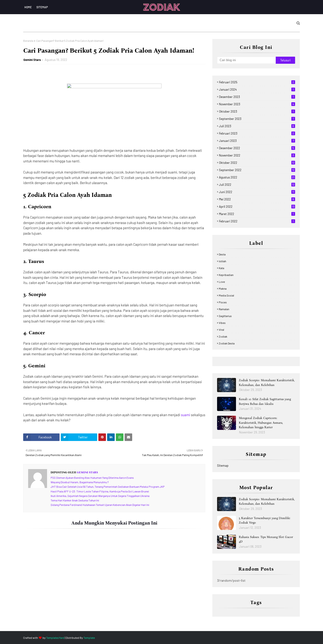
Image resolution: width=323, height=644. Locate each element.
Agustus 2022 (256, 177)
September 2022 (256, 170)
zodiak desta (227, 343)
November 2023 (256, 104)
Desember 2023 (256, 97)
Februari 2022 (256, 221)
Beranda (28, 40)
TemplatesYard (55, 637)
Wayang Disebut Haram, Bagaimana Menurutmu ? (80, 482)
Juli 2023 (256, 126)
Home (28, 7)
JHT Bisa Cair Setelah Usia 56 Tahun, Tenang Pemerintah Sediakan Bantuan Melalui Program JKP (108, 486)
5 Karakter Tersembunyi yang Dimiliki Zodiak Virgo (264, 520)
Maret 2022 (256, 214)
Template (89, 637)
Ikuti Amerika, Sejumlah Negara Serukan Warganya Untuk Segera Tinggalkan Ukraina (100, 495)
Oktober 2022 (256, 163)
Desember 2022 (256, 148)
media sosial (226, 295)
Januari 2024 (256, 89)
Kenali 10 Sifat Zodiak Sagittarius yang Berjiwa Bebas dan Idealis (265, 401)
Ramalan (224, 309)
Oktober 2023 (256, 111)
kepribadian (226, 274)
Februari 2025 (256, 82)
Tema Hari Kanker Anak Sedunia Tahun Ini (75, 500)
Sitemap (42, 7)
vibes (222, 322)
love (222, 281)
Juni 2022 (256, 192)
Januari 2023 (256, 141)
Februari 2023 (256, 133)
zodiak (223, 336)
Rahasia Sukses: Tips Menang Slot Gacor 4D (266, 539)
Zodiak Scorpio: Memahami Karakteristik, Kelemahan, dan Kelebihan (267, 382)
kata (221, 268)
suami (186, 415)
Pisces (223, 302)
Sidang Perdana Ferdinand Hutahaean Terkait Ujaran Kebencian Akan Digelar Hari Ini (100, 504)
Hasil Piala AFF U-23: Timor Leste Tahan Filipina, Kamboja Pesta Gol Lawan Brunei (100, 491)
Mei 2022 (256, 199)
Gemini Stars (32, 60)
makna (223, 288)
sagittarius (225, 316)
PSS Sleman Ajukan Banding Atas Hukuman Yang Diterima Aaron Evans (92, 477)
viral (221, 329)
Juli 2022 (256, 184)
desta (222, 254)
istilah (222, 261)
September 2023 (256, 119)
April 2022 (256, 206)
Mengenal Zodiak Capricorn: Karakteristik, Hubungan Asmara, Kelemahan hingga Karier (261, 422)
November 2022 (256, 155)
